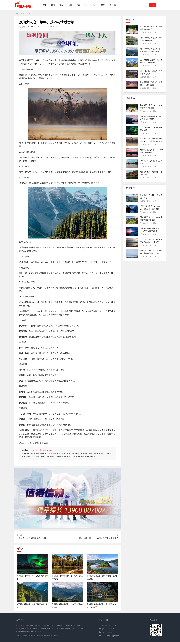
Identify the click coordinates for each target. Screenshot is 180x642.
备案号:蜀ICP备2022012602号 (47, 636)
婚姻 (70, 5)
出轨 (78, 5)
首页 (45, 5)
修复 (103, 5)
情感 (61, 5)
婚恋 (53, 5)
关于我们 (113, 5)
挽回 (95, 5)
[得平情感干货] (23, 7)
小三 (86, 5)
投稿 (152, 5)
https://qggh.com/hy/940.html (43, 450)
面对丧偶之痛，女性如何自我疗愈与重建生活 (98, 538)
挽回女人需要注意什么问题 (38, 443)
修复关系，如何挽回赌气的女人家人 (32, 538)
